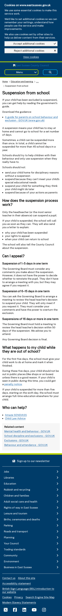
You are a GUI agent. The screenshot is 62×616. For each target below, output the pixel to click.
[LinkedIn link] (24, 609)
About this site (26, 578)
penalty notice (13, 384)
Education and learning (22, 81)
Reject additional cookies (29, 50)
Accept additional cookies (29, 43)
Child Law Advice (15, 418)
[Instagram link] (44, 609)
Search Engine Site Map (40, 597)
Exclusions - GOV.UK (16, 440)
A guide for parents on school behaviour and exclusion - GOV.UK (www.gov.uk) (31, 118)
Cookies (7, 597)
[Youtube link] (34, 609)
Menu (19, 72)
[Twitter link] (5, 609)
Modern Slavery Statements (19, 602)
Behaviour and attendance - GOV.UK (26, 444)
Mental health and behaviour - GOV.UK (27, 431)
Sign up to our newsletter (33, 461)
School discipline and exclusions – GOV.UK (29, 435)
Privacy (18, 597)
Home (5, 81)
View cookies (31, 57)
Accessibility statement (16, 583)
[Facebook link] (15, 609)
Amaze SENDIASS (16, 414)
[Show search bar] (50, 72)
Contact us (8, 578)
